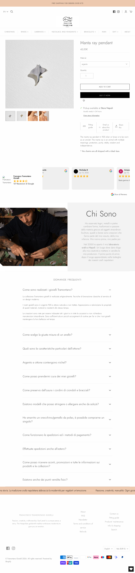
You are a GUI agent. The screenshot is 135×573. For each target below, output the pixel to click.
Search (114, 529)
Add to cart (105, 87)
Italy (121, 548)
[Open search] (11, 11)
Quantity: (83, 70)
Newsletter (83, 519)
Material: (83, 58)
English (107, 548)
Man (104, 32)
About (127, 32)
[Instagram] (118, 11)
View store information (91, 115)
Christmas (10, 32)
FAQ (83, 515)
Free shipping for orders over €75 (67, 3)
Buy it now (105, 95)
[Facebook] (114, 11)
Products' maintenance (114, 521)
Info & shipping (114, 525)
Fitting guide (114, 517)
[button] (6, 11)
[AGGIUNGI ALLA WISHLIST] (83, 100)
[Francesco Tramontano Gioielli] (67, 22)
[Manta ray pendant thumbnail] (10, 116)
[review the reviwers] (63, 171)
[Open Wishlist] (131, 569)
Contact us (114, 513)
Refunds (83, 531)
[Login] (125, 11)
